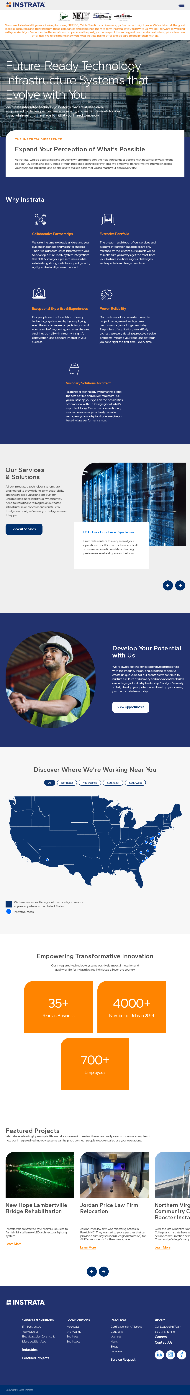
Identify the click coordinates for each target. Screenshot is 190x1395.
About (160, 1320)
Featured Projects (35, 1358)
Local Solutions (78, 1320)
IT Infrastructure (32, 1326)
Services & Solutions (38, 1320)
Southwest (135, 782)
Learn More (13, 1244)
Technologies (30, 1331)
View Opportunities (130, 707)
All (49, 782)
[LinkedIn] (159, 1354)
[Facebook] (181, 1354)
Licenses (116, 1336)
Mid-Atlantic (90, 782)
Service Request (123, 1359)
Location (116, 1351)
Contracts (117, 1331)
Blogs (114, 1346)
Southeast (113, 782)
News (114, 1341)
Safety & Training (165, 1331)
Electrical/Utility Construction (39, 1336)
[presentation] (168, 585)
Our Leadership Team (168, 1326)
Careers (161, 1337)
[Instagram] (170, 1354)
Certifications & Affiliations (126, 1326)
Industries (30, 1349)
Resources (118, 1320)
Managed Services (34, 1341)
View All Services (24, 529)
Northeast (67, 782)
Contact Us (164, 1342)
